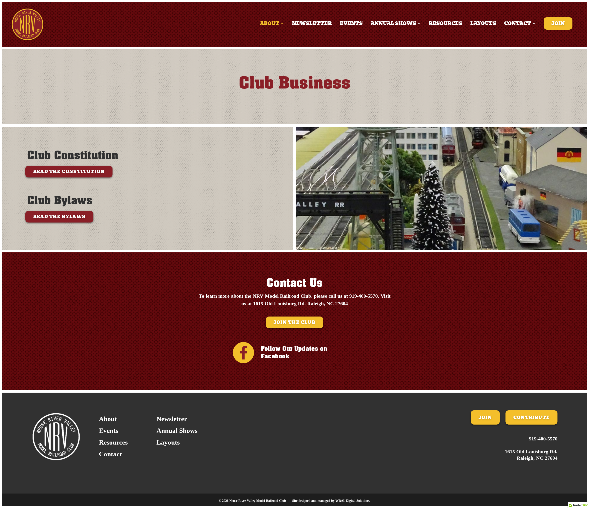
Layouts (483, 24)
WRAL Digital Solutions (352, 500)
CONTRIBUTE (531, 417)
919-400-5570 (363, 296)
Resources (445, 24)
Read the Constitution (69, 171)
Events (351, 24)
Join (558, 23)
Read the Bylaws (59, 216)
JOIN (485, 417)
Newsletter (312, 24)
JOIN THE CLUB (294, 322)
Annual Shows (393, 24)
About (269, 24)
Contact (517, 24)
